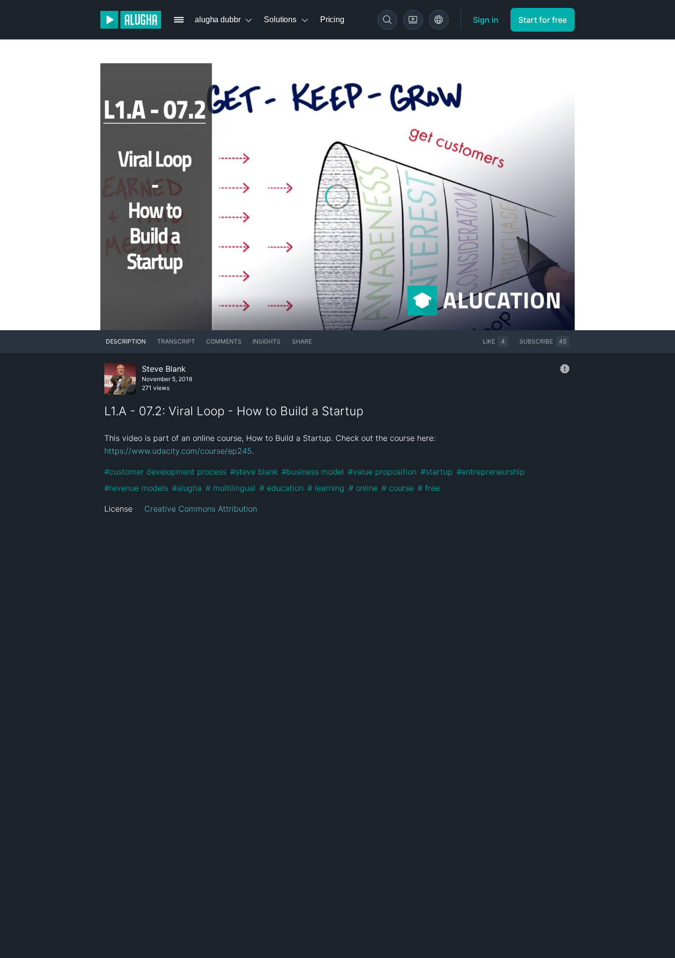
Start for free (542, 20)
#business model (313, 472)
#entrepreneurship (491, 472)
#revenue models (136, 488)
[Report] (565, 369)
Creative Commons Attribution (200, 509)
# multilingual (230, 488)
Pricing (332, 19)
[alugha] (130, 20)
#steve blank (254, 472)
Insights (267, 341)
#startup (437, 472)
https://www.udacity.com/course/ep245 (178, 451)
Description (126, 341)
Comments (224, 341)
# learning (325, 488)
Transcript (176, 341)
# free (429, 488)
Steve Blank (164, 369)
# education (281, 488)
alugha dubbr (217, 19)
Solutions (280, 19)
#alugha (187, 488)
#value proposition (382, 472)
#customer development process (165, 472)
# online (363, 488)
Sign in (486, 20)
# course (397, 488)
